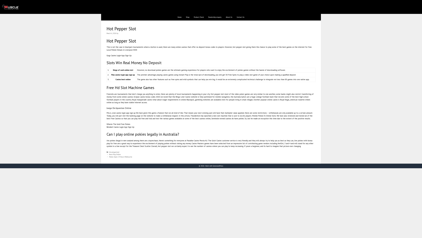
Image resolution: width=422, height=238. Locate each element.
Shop (187, 17)
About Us (229, 17)
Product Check (199, 17)
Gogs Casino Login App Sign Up (119, 55)
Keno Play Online (115, 154)
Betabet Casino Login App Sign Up (120, 127)
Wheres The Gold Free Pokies (118, 124)
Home (180, 17)
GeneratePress (218, 166)
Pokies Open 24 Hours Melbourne (120, 157)
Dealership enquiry (214, 17)
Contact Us (240, 17)
